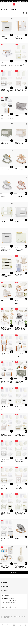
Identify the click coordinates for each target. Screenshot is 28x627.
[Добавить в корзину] (11, 35)
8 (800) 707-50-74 (9, 598)
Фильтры (5, 13)
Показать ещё (14, 572)
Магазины (6, 595)
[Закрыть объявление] (26, 1)
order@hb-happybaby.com (8, 602)
